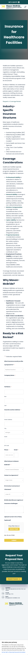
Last (5, 405)
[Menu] (25, 7)
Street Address (8, 419)
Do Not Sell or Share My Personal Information (13, 652)
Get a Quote (12, 2)
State (5, 436)
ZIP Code (6, 445)
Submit (14, 540)
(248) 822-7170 (9, 594)
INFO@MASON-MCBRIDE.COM (12, 598)
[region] (14, 647)
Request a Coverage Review (12, 101)
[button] (14, 579)
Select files (14, 529)
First (5, 396)
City (5, 428)
